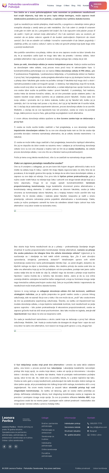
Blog (73, 5)
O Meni (66, 5)
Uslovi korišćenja (100, 468)
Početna (50, 5)
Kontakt (86, 5)
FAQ (79, 5)
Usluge (59, 5)
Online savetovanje (49, 449)
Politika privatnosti (82, 468)
